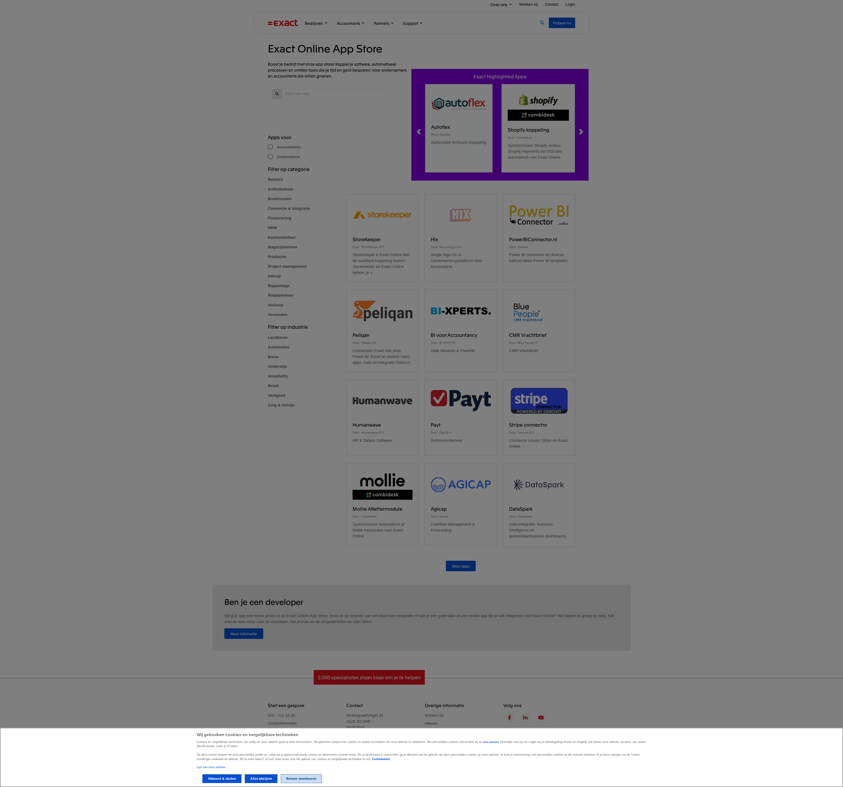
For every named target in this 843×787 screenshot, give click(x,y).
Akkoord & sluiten (222, 778)
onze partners (491, 742)
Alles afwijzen (261, 778)
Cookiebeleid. (381, 759)
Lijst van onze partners (211, 767)
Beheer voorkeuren (301, 778)
